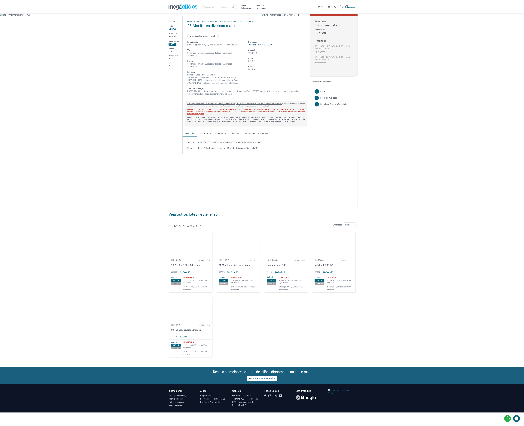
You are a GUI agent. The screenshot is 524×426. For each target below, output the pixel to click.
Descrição (189, 133)
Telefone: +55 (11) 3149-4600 (245, 399)
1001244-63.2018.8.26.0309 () (261, 45)
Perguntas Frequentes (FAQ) (212, 399)
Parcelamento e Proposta (256, 133)
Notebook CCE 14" (324, 265)
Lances (235, 133)
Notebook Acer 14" (276, 265)
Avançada (262, 7)
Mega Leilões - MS (176, 405)
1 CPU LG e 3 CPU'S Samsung (186, 265)
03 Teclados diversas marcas (186, 330)
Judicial (174, 277)
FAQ (322, 7)
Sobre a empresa (176, 399)
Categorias (246, 7)
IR (233, 7)
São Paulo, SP (185, 272)
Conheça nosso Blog (177, 395)
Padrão (348, 225)
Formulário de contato (241, 395)
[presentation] (2, 14)
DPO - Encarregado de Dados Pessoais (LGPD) (244, 403)
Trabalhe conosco (176, 402)
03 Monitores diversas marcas (234, 265)
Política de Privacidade (210, 402)
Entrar (350, 7)
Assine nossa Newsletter (262, 378)
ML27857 (173, 29)
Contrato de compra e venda (213, 133)
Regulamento (206, 395)
